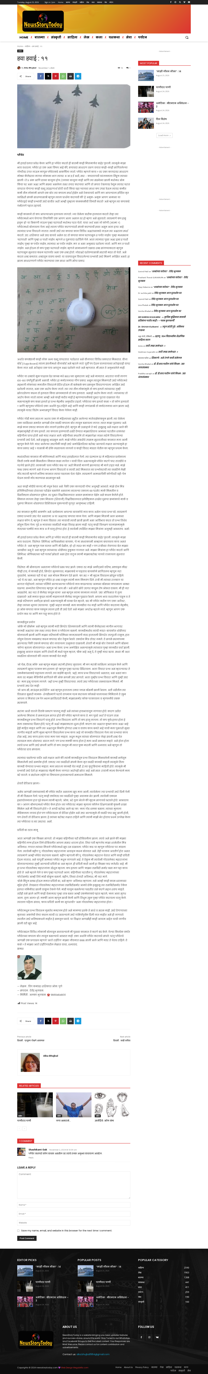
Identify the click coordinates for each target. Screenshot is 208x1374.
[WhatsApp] (63, 76)
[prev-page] (19, 1129)
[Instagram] (175, 2)
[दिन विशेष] (146, 123)
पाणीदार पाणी (24, 1120)
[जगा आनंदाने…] (74, 1104)
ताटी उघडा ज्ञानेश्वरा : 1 (155, 345)
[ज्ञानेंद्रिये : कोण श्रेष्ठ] (112, 1104)
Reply (31, 1157)
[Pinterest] (55, 76)
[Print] (70, 76)
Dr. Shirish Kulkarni (148, 326)
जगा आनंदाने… (63, 1120)
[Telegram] (78, 76)
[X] (180, 2)
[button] (187, 37)
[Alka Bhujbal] (19, 67)
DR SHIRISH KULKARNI (149, 317)
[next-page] (24, 1129)
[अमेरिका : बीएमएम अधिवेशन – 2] (146, 107)
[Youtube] (189, 2)
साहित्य (27, 46)
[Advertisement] (164, 169)
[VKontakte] (157, 1337)
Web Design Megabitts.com (74, 1367)
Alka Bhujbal (30, 67)
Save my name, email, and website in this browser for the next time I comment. (66, 1230)
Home (20, 46)
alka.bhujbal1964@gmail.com (93, 1354)
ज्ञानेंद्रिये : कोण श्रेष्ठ (104, 1120)
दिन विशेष (161, 119)
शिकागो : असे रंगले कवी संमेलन (167, 357)
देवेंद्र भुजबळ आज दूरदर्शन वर (168, 293)
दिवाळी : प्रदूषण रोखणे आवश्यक (30, 1040)
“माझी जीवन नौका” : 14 (168, 71)
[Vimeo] (184, 2)
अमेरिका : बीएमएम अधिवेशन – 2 (172, 105)
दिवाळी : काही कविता (121, 1040)
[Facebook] (171, 2)
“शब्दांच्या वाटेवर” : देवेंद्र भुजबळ (166, 271)
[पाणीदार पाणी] (35, 1104)
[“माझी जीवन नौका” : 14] (146, 75)
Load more (163, 135)
